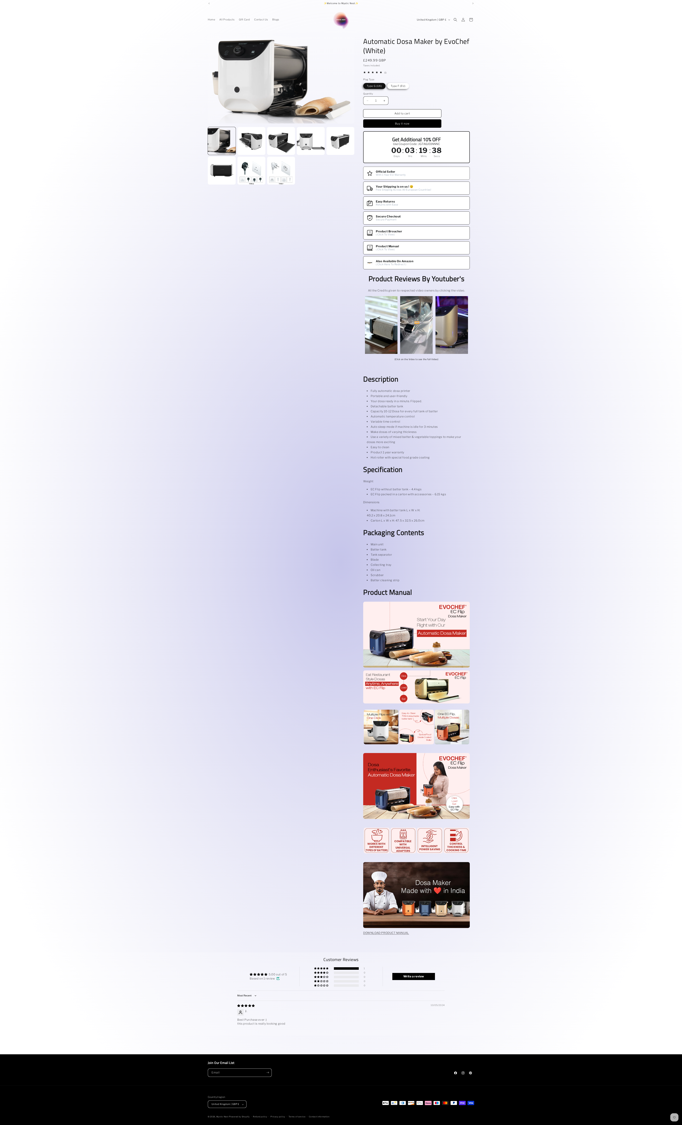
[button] (455, 20)
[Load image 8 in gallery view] (281, 171)
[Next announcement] (473, 3)
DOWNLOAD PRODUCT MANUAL (386, 933)
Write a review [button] (413, 976)
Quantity (368, 93)
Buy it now (402, 123)
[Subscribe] (268, 1072)
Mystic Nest (222, 1117)
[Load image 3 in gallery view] (281, 141)
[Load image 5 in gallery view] (340, 141)
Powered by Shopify (239, 1117)
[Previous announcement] (209, 3)
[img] (246, 1005)
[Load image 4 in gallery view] (311, 141)
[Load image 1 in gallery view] (222, 141)
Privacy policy (277, 1116)
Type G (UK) (374, 85)
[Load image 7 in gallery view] (251, 171)
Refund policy (260, 1116)
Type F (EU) (398, 85)
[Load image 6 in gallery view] (222, 171)
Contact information (319, 1116)
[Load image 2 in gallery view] (251, 141)
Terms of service (297, 1116)
